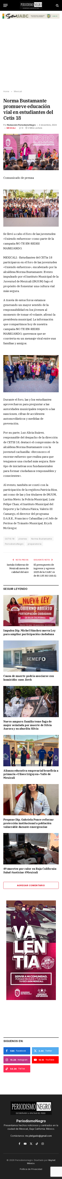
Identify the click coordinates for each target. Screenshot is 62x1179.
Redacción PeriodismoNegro (21, 125)
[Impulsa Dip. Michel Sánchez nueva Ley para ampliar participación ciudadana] (31, 610)
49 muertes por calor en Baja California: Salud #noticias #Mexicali (30, 870)
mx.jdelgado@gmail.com (38, 1135)
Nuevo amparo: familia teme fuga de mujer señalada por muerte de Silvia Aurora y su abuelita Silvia (27, 725)
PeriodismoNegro (14, 544)
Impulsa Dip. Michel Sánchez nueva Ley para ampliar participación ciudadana (29, 632)
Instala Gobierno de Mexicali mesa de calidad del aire (18, 568)
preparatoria (34, 544)
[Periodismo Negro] (31, 5)
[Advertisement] (31, 56)
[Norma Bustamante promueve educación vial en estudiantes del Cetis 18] (31, 152)
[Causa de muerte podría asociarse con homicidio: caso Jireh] (31, 656)
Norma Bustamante (41, 538)
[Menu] (5, 5)
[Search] (57, 5)
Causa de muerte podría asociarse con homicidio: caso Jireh (28, 677)
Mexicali (11, 128)
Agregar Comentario (31, 885)
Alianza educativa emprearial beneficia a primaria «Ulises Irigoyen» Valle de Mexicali (30, 774)
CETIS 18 (9, 538)
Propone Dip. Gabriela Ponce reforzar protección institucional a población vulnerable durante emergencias (28, 823)
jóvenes (23, 538)
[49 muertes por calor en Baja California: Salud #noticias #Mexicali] (31, 848)
